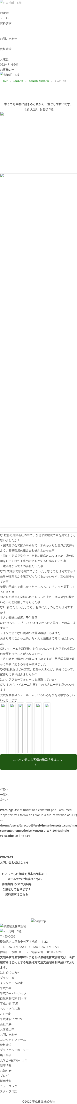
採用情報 (5, 1081)
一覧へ (4, 794)
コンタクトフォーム (13, 1040)
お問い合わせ (8, 1034)
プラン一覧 (7, 978)
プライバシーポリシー (14, 1050)
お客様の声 (7, 1029)
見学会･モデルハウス (13, 1060)
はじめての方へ (10, 972)
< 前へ (4, 789)
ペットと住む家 (10, 1009)
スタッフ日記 (8, 1091)
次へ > (4, 800)
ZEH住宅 (5, 1014)
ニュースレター (10, 1086)
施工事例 (5, 1055)
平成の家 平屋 (9, 1003)
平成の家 (5, 988)
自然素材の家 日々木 (13, 998)
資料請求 (5, 1045)
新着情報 (5, 1065)
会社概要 (5, 1024)
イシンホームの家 (11, 983)
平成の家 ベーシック (13, 993)
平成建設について (11, 1019)
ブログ (4, 1076)
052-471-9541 (17, 947)
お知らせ (5, 1070)
